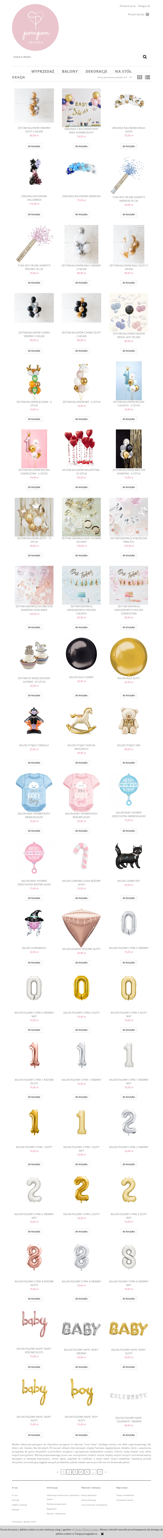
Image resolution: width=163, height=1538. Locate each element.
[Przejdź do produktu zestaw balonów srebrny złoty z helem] (34, 107)
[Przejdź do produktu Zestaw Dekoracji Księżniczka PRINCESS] (128, 517)
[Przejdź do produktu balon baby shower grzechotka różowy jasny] (34, 860)
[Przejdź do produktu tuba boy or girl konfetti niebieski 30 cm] (128, 176)
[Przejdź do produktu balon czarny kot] (128, 860)
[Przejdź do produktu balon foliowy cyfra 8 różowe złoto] (34, 1261)
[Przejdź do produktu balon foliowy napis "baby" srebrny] (81, 1328)
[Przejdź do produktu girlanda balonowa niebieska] (81, 176)
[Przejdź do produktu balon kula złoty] (128, 657)
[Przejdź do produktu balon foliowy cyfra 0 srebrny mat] (34, 992)
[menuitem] (43, 71)
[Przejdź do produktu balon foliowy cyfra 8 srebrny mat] (128, 1261)
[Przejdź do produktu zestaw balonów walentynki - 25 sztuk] (81, 448)
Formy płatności (89, 1495)
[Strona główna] (35, 27)
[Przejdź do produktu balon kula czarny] (81, 657)
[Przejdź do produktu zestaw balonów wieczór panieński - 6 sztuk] (128, 448)
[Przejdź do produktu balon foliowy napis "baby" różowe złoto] (34, 1328)
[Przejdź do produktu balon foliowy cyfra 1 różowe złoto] (34, 1059)
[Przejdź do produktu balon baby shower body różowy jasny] (81, 792)
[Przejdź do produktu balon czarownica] (34, 927)
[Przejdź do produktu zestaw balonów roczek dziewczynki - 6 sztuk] (34, 448)
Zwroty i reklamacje (56, 1513)
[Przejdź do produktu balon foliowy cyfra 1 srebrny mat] (128, 1059)
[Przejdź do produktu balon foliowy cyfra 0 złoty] (81, 992)
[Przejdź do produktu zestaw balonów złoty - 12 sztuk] (34, 517)
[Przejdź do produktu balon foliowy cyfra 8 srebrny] (81, 1261)
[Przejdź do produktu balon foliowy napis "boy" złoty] (81, 1396)
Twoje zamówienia (125, 1495)
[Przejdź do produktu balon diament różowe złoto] (81, 927)
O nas (14, 1495)
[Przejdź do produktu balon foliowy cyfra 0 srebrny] (128, 927)
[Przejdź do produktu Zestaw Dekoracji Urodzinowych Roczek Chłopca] (81, 585)
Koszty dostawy (89, 1500)
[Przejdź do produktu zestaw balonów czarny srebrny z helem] (34, 312)
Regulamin (52, 1508)
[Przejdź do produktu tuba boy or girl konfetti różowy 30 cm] (34, 244)
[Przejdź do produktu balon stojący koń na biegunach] (81, 725)
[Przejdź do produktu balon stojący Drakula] (34, 725)
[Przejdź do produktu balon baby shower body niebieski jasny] (34, 792)
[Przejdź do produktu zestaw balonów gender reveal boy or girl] (128, 312)
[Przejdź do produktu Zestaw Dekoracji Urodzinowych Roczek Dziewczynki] (128, 585)
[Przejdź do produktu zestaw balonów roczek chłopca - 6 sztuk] (128, 380)
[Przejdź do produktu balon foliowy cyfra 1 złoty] (34, 1126)
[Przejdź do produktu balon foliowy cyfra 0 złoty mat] (128, 992)
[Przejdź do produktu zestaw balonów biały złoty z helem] (128, 244)
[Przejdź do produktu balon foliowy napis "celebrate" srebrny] (128, 1396)
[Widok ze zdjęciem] (139, 77)
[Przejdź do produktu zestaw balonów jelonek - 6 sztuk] (34, 380)
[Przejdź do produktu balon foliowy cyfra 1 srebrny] (81, 1059)
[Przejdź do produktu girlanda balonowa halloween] (34, 176)
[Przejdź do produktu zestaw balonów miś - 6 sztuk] (81, 380)
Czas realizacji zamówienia (94, 1504)
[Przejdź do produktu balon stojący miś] (128, 725)
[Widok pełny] (147, 77)
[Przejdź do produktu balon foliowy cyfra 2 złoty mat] (128, 1193)
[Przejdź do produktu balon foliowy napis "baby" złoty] (128, 1328)
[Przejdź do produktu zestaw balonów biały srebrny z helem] (81, 244)
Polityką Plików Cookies (86, 1529)
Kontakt (15, 1500)
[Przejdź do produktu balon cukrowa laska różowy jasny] (81, 860)
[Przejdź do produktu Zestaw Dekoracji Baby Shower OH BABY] (81, 517)
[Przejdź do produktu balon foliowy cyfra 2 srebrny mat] (34, 1193)
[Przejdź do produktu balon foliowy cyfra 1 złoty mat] (81, 1126)
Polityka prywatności (56, 1504)
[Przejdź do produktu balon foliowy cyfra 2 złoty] (81, 1193)
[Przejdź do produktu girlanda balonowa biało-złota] (128, 107)
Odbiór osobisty (19, 1504)
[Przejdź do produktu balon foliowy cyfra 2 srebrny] (128, 1126)
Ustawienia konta (124, 1500)
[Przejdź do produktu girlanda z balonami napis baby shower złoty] (81, 107)
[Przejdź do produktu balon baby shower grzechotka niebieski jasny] (128, 792)
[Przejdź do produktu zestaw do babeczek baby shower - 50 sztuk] (34, 657)
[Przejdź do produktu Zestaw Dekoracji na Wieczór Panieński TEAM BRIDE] (34, 585)
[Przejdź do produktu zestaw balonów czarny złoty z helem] (81, 312)
